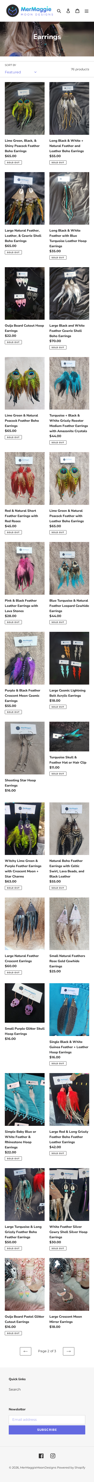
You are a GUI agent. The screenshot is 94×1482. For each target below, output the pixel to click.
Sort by (10, 65)
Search (15, 1389)
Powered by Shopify (71, 1467)
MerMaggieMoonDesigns (38, 1467)
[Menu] (86, 11)
